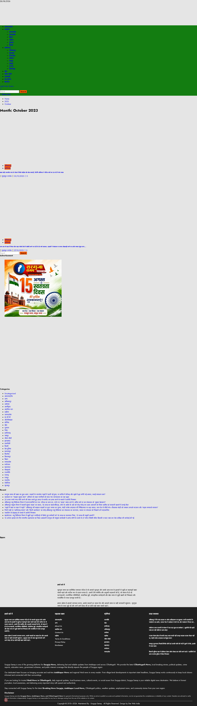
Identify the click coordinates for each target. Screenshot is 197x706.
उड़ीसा (11, 39)
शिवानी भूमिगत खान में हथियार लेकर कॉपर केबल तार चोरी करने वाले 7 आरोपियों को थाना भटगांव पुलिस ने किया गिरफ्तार (172, 653)
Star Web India (134, 703)
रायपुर (11, 60)
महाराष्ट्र (7, 467)
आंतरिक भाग (9, 409)
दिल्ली (11, 45)
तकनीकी (7, 76)
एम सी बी (7, 417)
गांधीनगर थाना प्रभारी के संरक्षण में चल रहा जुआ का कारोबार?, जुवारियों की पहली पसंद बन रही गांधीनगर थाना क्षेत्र (171, 629)
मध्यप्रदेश (12, 34)
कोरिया (11, 58)
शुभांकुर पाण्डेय (7, 176)
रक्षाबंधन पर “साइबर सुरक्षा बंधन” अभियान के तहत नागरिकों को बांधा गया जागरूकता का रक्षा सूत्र (37, 497)
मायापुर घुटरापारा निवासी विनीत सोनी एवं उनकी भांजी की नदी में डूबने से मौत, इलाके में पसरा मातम (172, 645)
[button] (0, 89)
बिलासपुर (12, 68)
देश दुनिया (8, 79)
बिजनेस (7, 81)
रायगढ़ (11, 66)
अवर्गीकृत (7, 406)
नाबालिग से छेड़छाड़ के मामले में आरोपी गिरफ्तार (20, 512)
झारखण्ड (7, 440)
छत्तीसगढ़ (8, 47)
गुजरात (11, 42)
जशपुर (11, 63)
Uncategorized (10, 393)
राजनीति (7, 472)
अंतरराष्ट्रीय (9, 26)
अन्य (6, 398)
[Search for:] (10, 91)
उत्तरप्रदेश (12, 32)
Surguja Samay (96, 703)
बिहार (11, 37)
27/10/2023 (19, 250)
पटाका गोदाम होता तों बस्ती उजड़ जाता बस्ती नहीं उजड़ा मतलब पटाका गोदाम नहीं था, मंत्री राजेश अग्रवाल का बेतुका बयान (171, 637)
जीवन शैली (8, 74)
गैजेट (6, 430)
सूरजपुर (11, 53)
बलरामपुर (12, 55)
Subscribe (6, 94)
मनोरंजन (7, 464)
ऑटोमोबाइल (8, 419)
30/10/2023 (19, 176)
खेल (6, 71)
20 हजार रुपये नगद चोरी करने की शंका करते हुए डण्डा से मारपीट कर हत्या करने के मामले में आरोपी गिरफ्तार (40, 499)
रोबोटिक (7, 483)
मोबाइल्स (7, 469)
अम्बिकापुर (12, 50)
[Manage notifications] (6, 700)
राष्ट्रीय (7, 29)
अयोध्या (7, 404)
